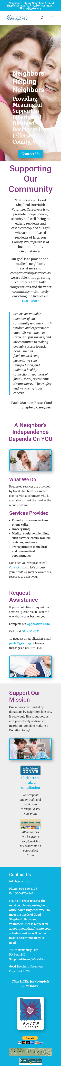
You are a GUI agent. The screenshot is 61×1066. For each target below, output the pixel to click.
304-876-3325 (30, 631)
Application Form (38, 624)
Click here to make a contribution (30, 782)
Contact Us (30, 154)
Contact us (16, 567)
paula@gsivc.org (20, 643)
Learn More (30, 301)
